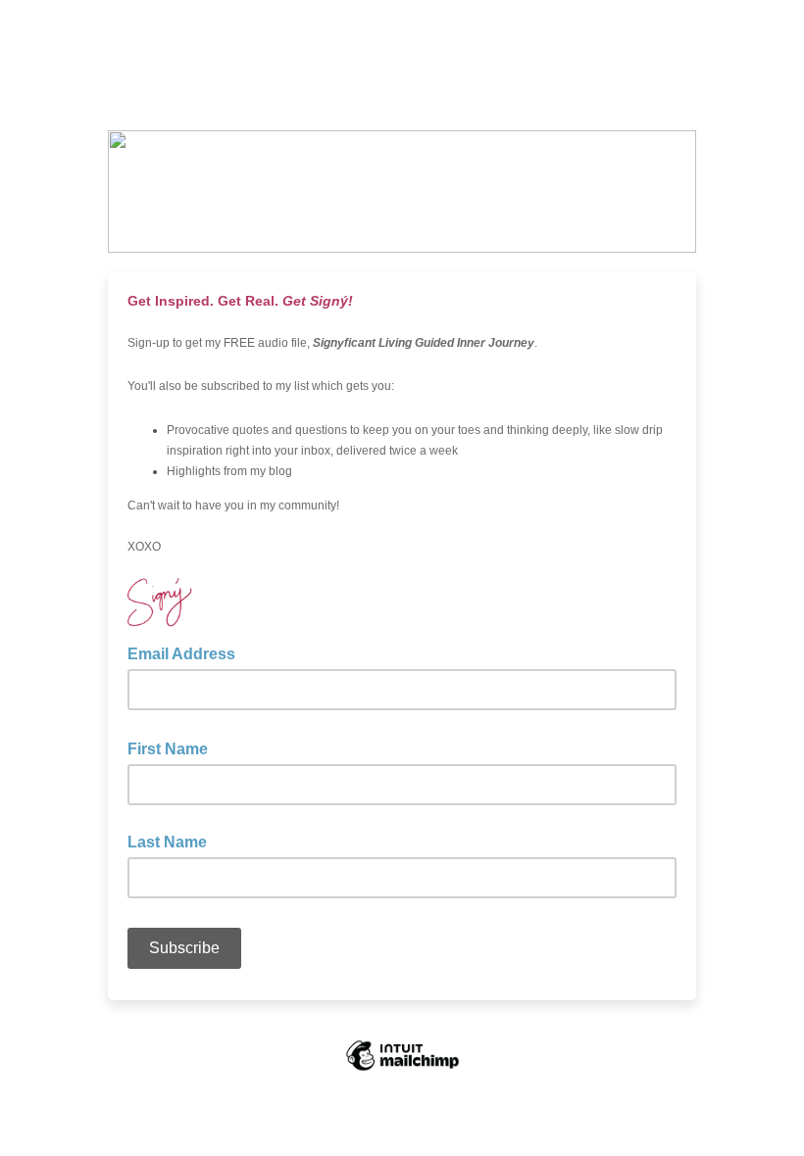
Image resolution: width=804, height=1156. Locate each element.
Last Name (167, 842)
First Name (173, 747)
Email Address (187, 652)
